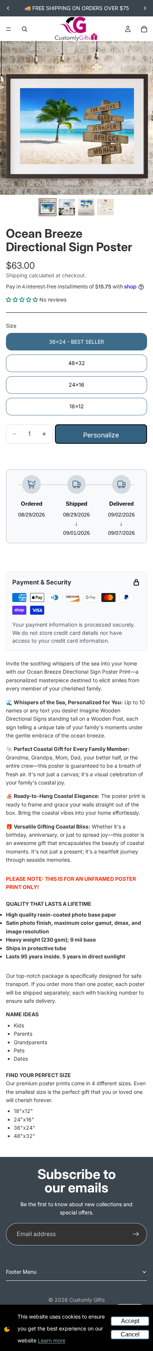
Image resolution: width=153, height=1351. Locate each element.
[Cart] (144, 29)
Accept (130, 1321)
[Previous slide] (8, 8)
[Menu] (8, 29)
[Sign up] (136, 1234)
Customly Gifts (87, 1300)
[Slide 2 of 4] (67, 207)
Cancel (130, 1334)
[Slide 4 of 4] (105, 207)
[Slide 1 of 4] (47, 207)
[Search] (24, 29)
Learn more (51, 1340)
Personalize (101, 435)
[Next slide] (145, 8)
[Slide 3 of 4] (86, 207)
